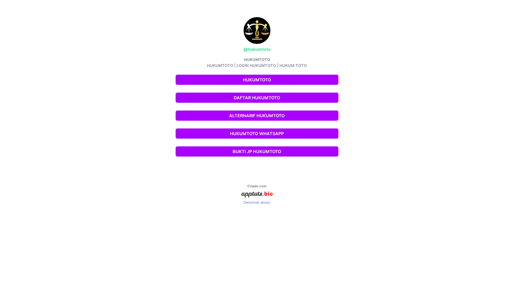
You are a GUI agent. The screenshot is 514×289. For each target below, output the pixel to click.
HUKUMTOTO (257, 79)
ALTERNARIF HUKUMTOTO (257, 115)
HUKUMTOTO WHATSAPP (257, 133)
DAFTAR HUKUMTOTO (257, 97)
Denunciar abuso (257, 202)
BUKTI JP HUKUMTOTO (257, 151)
